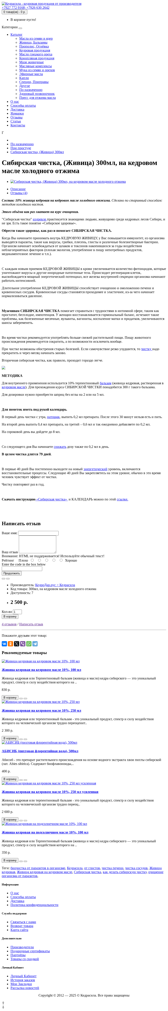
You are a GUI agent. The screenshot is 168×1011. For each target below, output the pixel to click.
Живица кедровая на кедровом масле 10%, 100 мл (41, 670)
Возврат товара (21, 926)
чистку (146, 349)
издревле (40, 219)
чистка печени (112, 868)
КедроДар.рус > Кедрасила (55, 585)
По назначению (30, 90)
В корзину (10, 616)
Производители (22, 947)
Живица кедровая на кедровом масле (44, 872)
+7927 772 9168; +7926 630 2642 (25, 7)
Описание (18, 189)
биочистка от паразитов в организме (37, 868)
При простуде (20, 148)
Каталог (16, 34)
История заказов (22, 980)
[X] (16, 643)
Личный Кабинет (23, 976)
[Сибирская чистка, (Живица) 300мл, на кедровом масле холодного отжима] (68, 181)
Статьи (15, 121)
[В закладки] (3, 578)
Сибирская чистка (87, 872)
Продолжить (12, 573)
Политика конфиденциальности (34, 905)
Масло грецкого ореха (35, 54)
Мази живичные (31, 62)
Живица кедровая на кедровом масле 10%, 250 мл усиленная (50, 792)
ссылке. (122, 499)
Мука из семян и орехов (37, 70)
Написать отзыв (31, 624)
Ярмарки (17, 113)
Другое (24, 86)
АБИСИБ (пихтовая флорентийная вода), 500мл (40, 751)
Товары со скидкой (24, 959)
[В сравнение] (8, 578)
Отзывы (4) (18, 193)
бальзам (105, 383)
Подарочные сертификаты (30, 951)
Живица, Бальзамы (33, 42)
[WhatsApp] (29, 643)
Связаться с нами (23, 922)
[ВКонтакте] (4, 643)
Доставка (17, 109)
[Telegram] (35, 643)
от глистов (92, 868)
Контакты (17, 125)
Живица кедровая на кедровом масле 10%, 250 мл (41, 710)
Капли (24, 78)
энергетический (95, 469)
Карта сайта (19, 930)
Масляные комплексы (35, 66)
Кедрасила (74, 868)
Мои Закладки (21, 984)
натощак (53, 417)
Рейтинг (8, 560)
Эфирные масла (31, 74)
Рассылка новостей (24, 988)
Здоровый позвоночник (37, 94)
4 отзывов (9, 624)
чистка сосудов (136, 868)
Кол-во (7, 612)
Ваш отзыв (10, 552)
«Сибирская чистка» (51, 499)
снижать (60, 447)
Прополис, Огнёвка (34, 46)
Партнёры (18, 955)
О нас (14, 101)
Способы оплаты (23, 105)
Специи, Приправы (34, 82)
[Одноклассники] (10, 643)
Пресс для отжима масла (37, 97)
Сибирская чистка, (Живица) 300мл (37, 152)
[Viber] (22, 643)
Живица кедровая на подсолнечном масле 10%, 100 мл (45, 832)
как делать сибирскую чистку (125, 872)
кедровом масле (13, 387)
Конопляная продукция (36, 58)
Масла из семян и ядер (36, 38)
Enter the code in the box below (24, 564)
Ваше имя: (9, 533)
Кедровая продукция (34, 50)
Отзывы (16, 117)
